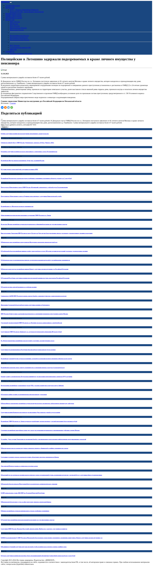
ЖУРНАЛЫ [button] (10, 8)
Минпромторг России (18, 28)
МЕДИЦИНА (13, 18)
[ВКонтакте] (2, 107)
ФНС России (15, 22)
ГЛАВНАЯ (12, 6)
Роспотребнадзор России (19, 36)
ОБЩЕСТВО (13, 16)
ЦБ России (14, 24)
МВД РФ (13, 50)
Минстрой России (17, 30)
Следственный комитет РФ (20, 48)
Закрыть (4, 127)
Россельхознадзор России (19, 40)
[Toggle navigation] (11, 2)
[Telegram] (8, 107)
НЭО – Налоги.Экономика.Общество (24, 10)
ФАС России (15, 26)
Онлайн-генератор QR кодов (21, 54)
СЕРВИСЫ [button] (9, 52)
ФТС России (15, 45)
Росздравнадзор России (19, 38)
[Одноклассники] (5, 107)
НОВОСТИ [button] (9, 20)
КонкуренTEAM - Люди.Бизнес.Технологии (27, 12)
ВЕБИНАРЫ (13, 14)
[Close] (2, 119)
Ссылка (13, 103)
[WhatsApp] (11, 107)
